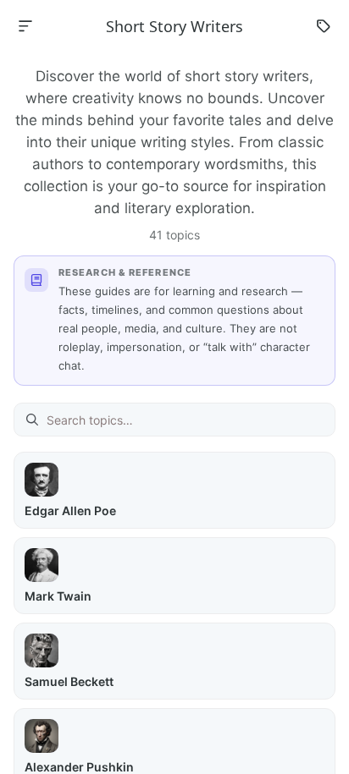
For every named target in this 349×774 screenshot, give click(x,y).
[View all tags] (324, 26)
